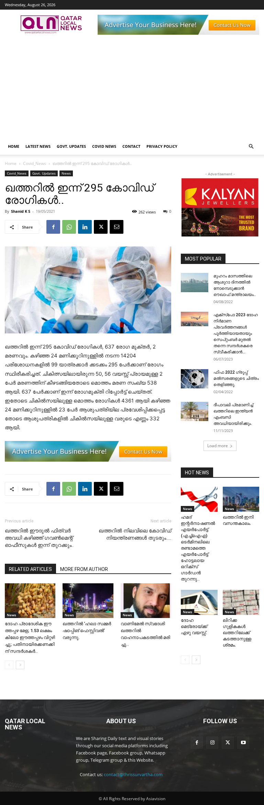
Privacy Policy (161, 146)
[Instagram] (212, 743)
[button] (251, 146)
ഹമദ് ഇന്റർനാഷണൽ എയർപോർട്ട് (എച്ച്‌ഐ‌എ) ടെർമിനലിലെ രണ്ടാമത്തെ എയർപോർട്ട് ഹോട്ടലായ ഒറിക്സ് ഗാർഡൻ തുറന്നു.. (198, 548)
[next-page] (20, 665)
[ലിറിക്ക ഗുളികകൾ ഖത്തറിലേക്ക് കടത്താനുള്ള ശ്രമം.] (241, 602)
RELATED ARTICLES (30, 569)
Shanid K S (20, 211)
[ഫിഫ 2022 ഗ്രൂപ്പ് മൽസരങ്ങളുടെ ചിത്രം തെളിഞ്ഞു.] (194, 378)
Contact (131, 146)
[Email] (116, 227)
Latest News (38, 146)
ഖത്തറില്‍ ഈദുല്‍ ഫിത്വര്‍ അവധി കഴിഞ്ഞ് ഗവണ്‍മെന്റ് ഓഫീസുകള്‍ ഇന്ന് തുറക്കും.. (39, 538)
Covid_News (34, 163)
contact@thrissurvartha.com (133, 774)
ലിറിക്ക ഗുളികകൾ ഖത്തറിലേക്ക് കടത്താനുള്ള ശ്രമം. (237, 633)
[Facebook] (53, 227)
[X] (101, 227)
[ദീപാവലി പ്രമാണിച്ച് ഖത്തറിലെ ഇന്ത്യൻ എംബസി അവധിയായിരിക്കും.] (194, 411)
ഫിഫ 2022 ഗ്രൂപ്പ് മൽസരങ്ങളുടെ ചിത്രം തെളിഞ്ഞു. (236, 378)
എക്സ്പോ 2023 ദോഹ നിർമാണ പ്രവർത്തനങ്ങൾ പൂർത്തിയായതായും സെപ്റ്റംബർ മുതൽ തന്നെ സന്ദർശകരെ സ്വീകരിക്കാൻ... (235, 333)
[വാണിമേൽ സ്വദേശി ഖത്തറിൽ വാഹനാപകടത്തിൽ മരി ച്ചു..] (146, 600)
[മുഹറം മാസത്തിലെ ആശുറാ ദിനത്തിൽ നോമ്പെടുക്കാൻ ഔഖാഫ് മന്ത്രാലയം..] (194, 282)
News (66, 173)
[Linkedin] (85, 227)
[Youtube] (243, 743)
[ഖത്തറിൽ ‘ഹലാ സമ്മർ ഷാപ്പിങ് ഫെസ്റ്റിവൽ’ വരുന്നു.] (88, 600)
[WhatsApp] (69, 227)
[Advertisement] (132, 86)
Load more (217, 446)
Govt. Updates (71, 146)
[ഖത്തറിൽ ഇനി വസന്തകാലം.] (241, 499)
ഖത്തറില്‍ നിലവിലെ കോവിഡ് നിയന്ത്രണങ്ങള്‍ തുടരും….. (135, 534)
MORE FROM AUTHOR (84, 569)
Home (13, 146)
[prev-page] (9, 665)
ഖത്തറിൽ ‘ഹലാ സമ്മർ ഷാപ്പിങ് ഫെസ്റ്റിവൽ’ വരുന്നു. (87, 630)
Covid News (104, 146)
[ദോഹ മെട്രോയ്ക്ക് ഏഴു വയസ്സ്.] (199, 602)
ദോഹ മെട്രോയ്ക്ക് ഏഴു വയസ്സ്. (194, 626)
